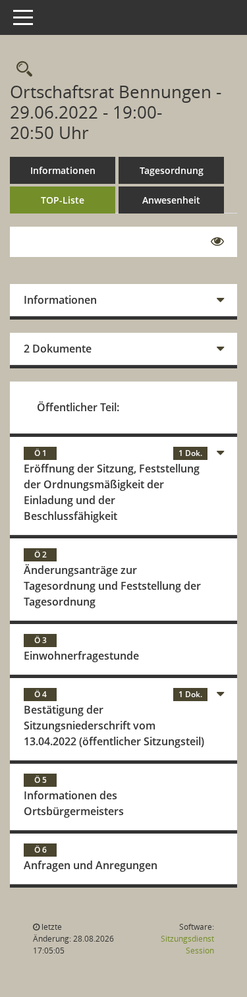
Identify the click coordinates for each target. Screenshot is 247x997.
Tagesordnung (172, 170)
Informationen (63, 170)
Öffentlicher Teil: (78, 407)
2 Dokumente (58, 348)
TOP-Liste (62, 200)
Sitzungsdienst (187, 944)
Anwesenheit (171, 200)
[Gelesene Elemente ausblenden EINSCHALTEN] (217, 242)
